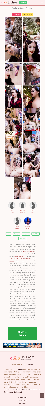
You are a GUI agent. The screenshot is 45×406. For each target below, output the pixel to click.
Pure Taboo (28, 14)
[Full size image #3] (31, 51)
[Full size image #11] (31, 142)
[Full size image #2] (13, 51)
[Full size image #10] (13, 142)
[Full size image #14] (22, 188)
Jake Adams (12, 212)
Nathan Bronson (22, 212)
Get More (17, 14)
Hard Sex (35, 234)
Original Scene (22, 397)
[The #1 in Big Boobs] (22, 347)
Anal (8, 234)
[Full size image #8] (13, 119)
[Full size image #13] (31, 165)
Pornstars (22, 239)
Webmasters (22, 403)
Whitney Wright (27, 227)
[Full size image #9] (31, 119)
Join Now (23, 2)
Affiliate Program (22, 400)
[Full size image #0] (13, 28)
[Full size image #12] (13, 165)
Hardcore (25, 234)
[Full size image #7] (31, 96)
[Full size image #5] (31, 74)
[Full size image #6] (13, 96)
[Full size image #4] (13, 74)
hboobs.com (28, 364)
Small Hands (33, 212)
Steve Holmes (17, 227)
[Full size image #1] (31, 28)
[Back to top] (42, 395)
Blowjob (16, 234)
